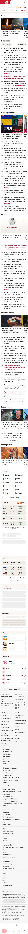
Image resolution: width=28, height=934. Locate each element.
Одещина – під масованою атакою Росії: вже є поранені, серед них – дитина (15, 394)
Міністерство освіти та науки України (13, 847)
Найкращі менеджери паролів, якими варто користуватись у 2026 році (15, 192)
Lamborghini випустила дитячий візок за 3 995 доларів (14, 373)
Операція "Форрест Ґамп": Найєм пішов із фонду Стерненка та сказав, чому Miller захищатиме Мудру (14, 340)
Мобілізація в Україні (9, 789)
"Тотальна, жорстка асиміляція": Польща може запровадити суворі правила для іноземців (15, 387)
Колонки (4, 215)
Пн (7, 578)
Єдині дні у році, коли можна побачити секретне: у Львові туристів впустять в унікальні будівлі (13, 165)
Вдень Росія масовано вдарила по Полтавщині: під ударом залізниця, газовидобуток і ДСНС (15, 83)
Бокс (3, 875)
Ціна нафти (5, 812)
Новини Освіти (7, 845)
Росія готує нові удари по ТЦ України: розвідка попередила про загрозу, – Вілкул (15, 367)
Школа (4, 850)
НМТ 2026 (5, 852)
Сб (23, 578)
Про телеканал (5, 721)
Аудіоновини (6, 761)
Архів (16, 735)
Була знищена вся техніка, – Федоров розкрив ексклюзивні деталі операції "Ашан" (12, 424)
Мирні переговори (7, 775)
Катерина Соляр (12, 227)
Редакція (3, 715)
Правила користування (7, 730)
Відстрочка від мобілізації (9, 801)
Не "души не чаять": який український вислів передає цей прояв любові (14, 380)
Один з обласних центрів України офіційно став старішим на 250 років (15, 254)
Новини (4, 16)
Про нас (3, 712)
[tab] (3, 45)
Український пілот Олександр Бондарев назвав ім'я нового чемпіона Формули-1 (13, 266)
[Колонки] (26, 215)
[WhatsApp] (24, 705)
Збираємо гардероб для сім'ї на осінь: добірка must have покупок (12, 462)
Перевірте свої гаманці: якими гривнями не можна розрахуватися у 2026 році (11, 330)
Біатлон (4, 882)
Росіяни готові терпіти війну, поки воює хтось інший (11, 236)
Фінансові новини (7, 817)
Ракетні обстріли (7, 770)
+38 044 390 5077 (19, 696)
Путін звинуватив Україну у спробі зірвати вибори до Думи (15, 260)
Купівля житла (6, 866)
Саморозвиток (6, 854)
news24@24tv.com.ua (6, 696)
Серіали (4, 840)
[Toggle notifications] (25, 2)
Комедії (4, 838)
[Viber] (18, 705)
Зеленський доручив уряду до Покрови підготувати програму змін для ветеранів (15, 50)
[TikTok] (21, 705)
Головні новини (7, 751)
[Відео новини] (26, 407)
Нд (4, 578)
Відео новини (6, 407)
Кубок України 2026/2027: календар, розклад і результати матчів (14, 143)
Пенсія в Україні (7, 824)
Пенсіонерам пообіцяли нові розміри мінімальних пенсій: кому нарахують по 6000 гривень (15, 57)
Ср (14, 578)
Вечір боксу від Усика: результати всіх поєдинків (14, 279)
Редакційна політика (6, 718)
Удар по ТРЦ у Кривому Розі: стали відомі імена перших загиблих (11, 33)
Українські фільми (7, 833)
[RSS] (18, 708)
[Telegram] (24, 702)
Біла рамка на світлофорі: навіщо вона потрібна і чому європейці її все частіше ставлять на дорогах (15, 178)
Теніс (3, 880)
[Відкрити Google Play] (6, 919)
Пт (20, 578)
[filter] (25, 45)
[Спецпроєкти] (26, 445)
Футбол (4, 878)
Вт (10, 578)
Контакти (17, 726)
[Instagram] (16, 705)
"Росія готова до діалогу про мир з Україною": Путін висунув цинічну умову (15, 273)
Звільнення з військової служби (11, 791)
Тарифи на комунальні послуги (11, 819)
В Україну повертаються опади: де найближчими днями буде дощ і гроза (15, 90)
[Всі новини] (26, 41)
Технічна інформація (20, 723)
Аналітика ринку (7, 864)
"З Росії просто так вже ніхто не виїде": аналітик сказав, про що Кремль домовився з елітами (14, 286)
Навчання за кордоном (9, 857)
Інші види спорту (7, 885)
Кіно (3, 828)
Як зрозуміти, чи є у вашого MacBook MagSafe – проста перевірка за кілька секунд (13, 435)
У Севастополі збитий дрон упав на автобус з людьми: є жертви (15, 172)
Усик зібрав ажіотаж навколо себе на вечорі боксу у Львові (15, 63)
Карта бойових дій (7, 773)
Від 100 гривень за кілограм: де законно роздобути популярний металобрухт (14, 306)
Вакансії (17, 729)
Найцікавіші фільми (8, 831)
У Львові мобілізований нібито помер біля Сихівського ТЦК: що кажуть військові (14, 348)
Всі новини (5, 41)
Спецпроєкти (6, 445)
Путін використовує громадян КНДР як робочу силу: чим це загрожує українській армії (14, 70)
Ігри (16, 741)
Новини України (7, 754)
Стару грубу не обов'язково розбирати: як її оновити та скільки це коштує (13, 106)
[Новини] (26, 16)
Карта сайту (18, 738)
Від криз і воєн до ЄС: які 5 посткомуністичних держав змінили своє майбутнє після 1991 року (15, 150)
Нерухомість (6, 861)
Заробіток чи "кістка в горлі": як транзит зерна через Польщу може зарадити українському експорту (15, 200)
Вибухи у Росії (6, 782)
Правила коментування (20, 720)
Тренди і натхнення (8, 868)
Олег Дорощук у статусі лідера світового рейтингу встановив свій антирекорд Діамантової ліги (15, 360)
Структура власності (20, 732)
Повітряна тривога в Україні (10, 777)
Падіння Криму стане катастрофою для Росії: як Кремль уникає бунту (15, 185)
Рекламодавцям (5, 727)
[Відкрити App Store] (16, 919)
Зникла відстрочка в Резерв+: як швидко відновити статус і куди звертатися (14, 401)
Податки (4, 822)
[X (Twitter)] (18, 702)
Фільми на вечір (7, 836)
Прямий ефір (6, 756)
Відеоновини (6, 759)
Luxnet (19, 925)
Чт (17, 578)
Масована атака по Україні (10, 780)
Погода (4, 763)
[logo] (6, 2)
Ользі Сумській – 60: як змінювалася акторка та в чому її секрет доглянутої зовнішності (15, 208)
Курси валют (6, 814)
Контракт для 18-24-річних (10, 799)
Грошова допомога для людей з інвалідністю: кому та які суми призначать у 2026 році (14, 299)
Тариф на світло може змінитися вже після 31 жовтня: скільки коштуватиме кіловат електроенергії (14, 98)
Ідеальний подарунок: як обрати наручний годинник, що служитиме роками (15, 157)
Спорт (4, 873)
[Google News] (16, 708)
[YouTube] (21, 702)
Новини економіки (8, 810)
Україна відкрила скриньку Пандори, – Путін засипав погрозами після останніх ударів (15, 247)
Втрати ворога (6, 785)
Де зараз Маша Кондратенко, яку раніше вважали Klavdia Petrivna (14, 354)
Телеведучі (4, 724)
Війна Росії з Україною (9, 768)
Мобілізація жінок (7, 796)
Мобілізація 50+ (6, 794)
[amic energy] (20, 503)
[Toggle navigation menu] (2, 2)
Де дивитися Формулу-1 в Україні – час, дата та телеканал (15, 293)
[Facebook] (16, 702)
